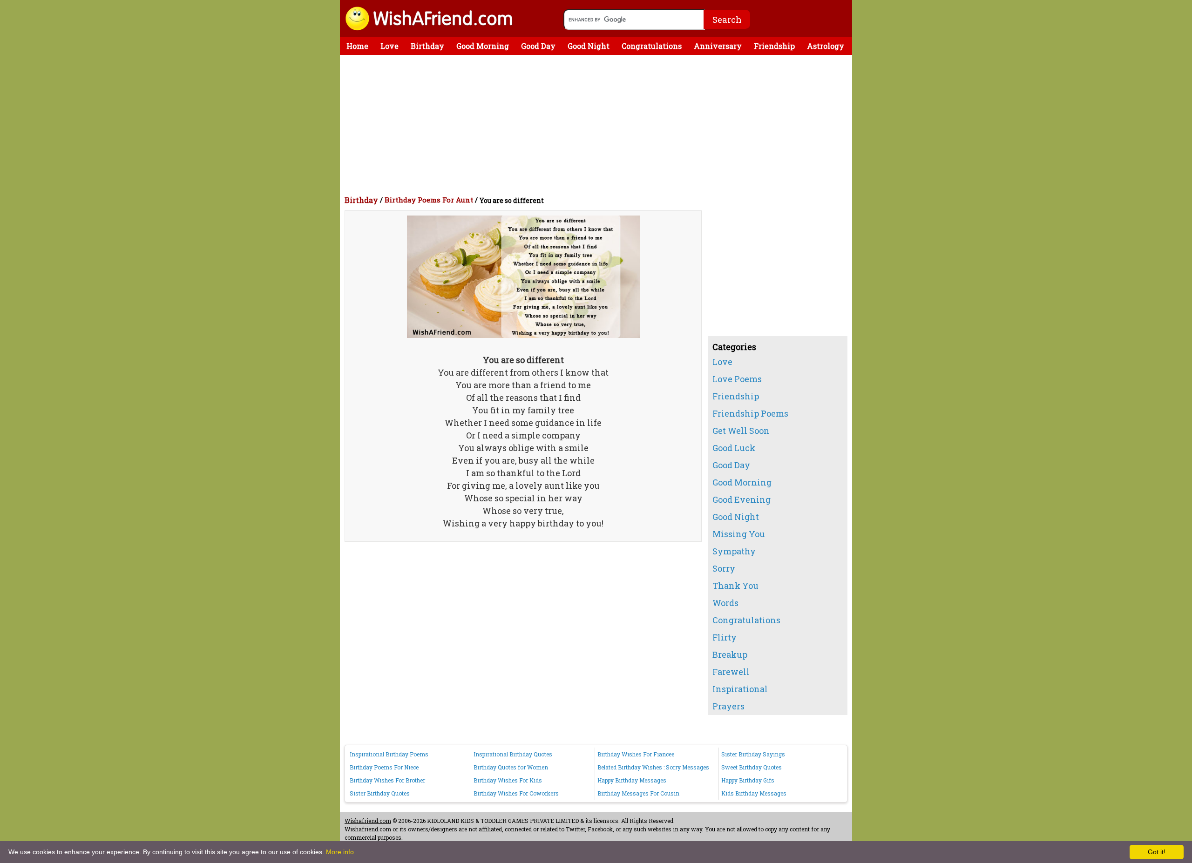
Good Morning (482, 46)
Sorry (723, 568)
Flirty (724, 637)
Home (357, 46)
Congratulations (652, 46)
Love (389, 46)
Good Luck (733, 447)
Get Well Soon (741, 430)
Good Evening (741, 499)
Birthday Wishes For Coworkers (516, 793)
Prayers (728, 706)
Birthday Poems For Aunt (429, 199)
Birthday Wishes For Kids (508, 780)
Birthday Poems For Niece (384, 767)
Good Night (589, 46)
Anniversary (718, 46)
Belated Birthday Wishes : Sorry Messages (653, 767)
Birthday (427, 46)
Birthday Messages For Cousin (638, 793)
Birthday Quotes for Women (511, 767)
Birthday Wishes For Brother (387, 780)
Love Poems (737, 378)
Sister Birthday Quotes (380, 793)
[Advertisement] (598, 125)
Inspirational (740, 688)
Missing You (738, 533)
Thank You (735, 585)
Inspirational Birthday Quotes (513, 754)
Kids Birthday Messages (753, 793)
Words (725, 602)
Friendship (774, 46)
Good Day (538, 46)
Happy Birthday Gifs (747, 780)
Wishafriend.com (368, 820)
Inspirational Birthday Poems (389, 754)
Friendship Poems (750, 413)
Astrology (825, 46)
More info (340, 852)
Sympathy (734, 551)
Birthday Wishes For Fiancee (635, 754)
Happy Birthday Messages (631, 780)
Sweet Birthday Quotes (751, 767)
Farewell (731, 671)
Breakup (729, 654)
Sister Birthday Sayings (753, 754)
